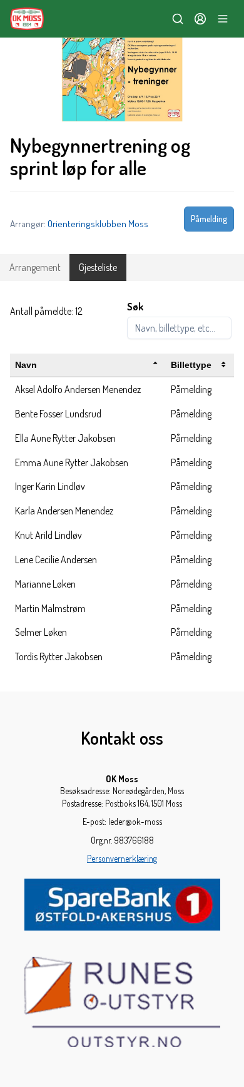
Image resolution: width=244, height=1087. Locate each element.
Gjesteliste (98, 267)
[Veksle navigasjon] (222, 19)
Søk (135, 306)
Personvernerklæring (122, 858)
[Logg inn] (200, 19)
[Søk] (177, 19)
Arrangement (35, 267)
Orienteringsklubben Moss (98, 223)
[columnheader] (88, 365)
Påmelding (209, 218)
